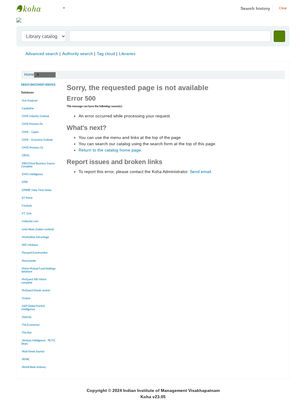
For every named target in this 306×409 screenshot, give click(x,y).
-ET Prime (27, 198)
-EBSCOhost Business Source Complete (38, 165)
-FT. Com (26, 213)
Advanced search (41, 53)
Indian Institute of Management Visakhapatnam (32, 8)
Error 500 (48, 74)
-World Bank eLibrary (33, 367)
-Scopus (25, 298)
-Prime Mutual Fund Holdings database (38, 270)
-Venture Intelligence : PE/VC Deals (38, 342)
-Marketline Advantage (35, 237)
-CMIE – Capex (30, 132)
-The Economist (30, 325)
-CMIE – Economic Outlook (37, 140)
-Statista (26, 317)
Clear (282, 8)
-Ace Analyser (29, 100)
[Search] (279, 36)
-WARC (25, 359)
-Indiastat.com (30, 221)
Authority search (77, 53)
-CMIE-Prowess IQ (32, 147)
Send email (200, 171)
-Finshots (26, 205)
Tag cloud (106, 53)
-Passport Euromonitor (34, 253)
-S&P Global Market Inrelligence (33, 308)
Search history (255, 8)
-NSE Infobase (29, 245)
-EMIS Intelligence (32, 174)
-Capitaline (27, 108)
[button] (51, 8)
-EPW (24, 182)
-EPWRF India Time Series (36, 190)
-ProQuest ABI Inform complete (34, 281)
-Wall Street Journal (32, 351)
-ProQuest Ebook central (35, 290)
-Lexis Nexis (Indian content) (37, 229)
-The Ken (26, 332)
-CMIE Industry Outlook (35, 116)
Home (29, 74)
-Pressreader (28, 261)
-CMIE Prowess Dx (32, 124)
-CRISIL (25, 155)
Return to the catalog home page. (110, 150)
